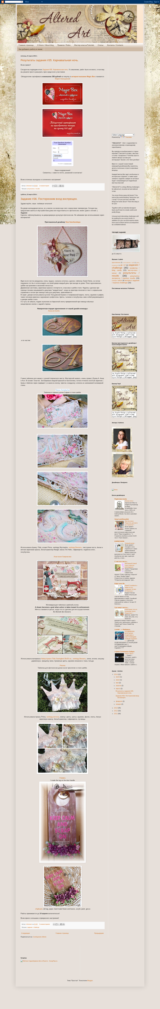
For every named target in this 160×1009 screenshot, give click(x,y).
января (118, 704)
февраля (119, 701)
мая (117, 683)
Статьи (100, 45)
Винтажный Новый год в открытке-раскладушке (131, 565)
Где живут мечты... (121, 607)
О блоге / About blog (45, 45)
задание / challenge (33, 927)
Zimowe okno (129, 501)
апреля (119, 685)
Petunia (62, 665)
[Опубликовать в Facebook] (60, 186)
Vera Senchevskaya (73, 222)
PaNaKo (63, 778)
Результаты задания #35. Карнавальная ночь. (49, 60)
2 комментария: (44, 185)
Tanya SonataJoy (63, 390)
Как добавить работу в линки (30, 49)
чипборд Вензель (75, 547)
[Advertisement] (125, 92)
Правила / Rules (63, 45)
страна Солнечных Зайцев (124, 651)
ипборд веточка (53, 717)
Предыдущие (99, 933)
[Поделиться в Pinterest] (63, 186)
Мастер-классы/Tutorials (84, 45)
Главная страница (26, 45)
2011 (116, 714)
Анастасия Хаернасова (62, 557)
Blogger (90, 980)
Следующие (25, 933)
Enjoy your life (119, 583)
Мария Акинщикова (62, 79)
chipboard (38, 909)
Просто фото (129, 653)
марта (118, 688)
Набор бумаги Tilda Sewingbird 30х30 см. (56, 659)
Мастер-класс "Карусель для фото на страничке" (131, 523)
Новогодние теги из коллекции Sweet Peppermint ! (131, 611)
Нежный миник (130, 543)
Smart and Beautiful (121, 519)
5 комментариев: (44, 924)
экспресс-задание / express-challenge (125, 281)
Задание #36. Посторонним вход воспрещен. (49, 198)
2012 (116, 711)
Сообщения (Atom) (39, 937)
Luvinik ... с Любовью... (122, 629)
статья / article (117, 280)
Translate (128, 137)
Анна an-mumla (54, 311)
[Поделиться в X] (58, 186)
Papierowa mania (120, 499)
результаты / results (33, 188)
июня (118, 680)
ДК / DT (123, 265)
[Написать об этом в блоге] (55, 186)
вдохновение (116, 262)
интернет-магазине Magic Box (83, 76)
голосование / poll (128, 262)
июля (118, 677)
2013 (116, 708)
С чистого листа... (121, 561)
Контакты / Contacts (115, 45)
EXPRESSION (119, 541)
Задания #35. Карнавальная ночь (55, 70)
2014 (116, 674)
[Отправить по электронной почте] (53, 186)
